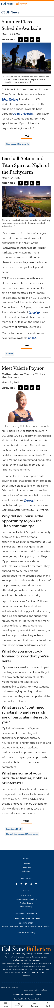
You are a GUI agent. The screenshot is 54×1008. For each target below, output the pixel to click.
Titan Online (10, 99)
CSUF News (10, 12)
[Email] (38, 39)
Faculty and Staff (13, 829)
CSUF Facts (26, 895)
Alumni (9, 353)
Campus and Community (17, 144)
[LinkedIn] (32, 39)
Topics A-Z (26, 867)
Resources (34, 1004)
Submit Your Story (26, 932)
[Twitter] (26, 39)
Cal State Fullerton (14, 4)
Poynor (29, 500)
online (32, 338)
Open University (22, 113)
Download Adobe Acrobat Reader (27, 999)
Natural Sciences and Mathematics (22, 834)
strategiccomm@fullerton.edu (26, 960)
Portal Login (19, 1004)
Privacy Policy (26, 907)
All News (26, 863)
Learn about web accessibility (35, 990)
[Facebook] (20, 39)
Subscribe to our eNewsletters (26, 919)
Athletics (26, 871)
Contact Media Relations (26, 899)
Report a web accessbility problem (27, 994)
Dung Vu (34, 312)
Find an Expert (26, 903)
